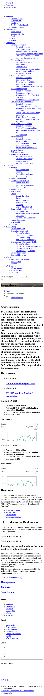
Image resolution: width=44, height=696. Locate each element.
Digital (13, 38)
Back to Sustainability (24, 233)
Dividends (20, 216)
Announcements (22, 187)
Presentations (16, 191)
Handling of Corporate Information (29, 54)
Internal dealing (17, 137)
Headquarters (8, 582)
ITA (7, 3)
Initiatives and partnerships (26, 240)
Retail (13, 36)
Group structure (17, 19)
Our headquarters (17, 27)
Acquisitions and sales (24, 174)
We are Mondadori (18, 268)
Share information (22, 200)
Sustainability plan (18, 229)
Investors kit (15, 222)
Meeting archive (22, 161)
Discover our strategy (14, 577)
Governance (10, 43)
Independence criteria (24, 84)
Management (16, 21)
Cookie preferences (13, 634)
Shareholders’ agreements (25, 218)
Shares (13, 194)
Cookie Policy (11, 631)
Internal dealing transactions (26, 148)
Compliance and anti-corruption (28, 69)
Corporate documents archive (27, 58)
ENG (11, 3)
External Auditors (17, 150)
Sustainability (11, 227)
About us (9, 16)
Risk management (18, 152)
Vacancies (14, 272)
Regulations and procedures (26, 51)
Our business (11, 29)
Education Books (17, 34)
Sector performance (23, 176)
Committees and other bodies (22, 102)
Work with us (11, 266)
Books (3, 668)
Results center (16, 189)
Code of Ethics (21, 67)
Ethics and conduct (18, 60)
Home (8, 291)
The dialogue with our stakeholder (24, 242)
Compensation (21, 135)
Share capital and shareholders (22, 209)
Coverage (19, 205)
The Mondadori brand (19, 25)
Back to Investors (22, 170)
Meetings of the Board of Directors (29, 86)
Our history (15, 23)
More (3, 675)
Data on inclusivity (23, 237)
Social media (16, 262)
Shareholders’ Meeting (19, 154)
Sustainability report (18, 253)
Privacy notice (11, 627)
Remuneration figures (19, 89)
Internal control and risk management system (25, 72)
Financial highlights (18, 178)
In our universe (16, 270)
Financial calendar (18, 220)
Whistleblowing (12, 638)
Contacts (9, 5)
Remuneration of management (27, 100)
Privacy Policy (11, 629)
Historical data (21, 202)
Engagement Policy (13, 517)
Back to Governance (24, 47)
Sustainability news (18, 255)
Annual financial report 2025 (20, 383)
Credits (8, 636)
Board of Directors (18, 75)
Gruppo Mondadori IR (24, 207)
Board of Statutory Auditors (21, 124)
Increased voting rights (24, 163)
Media (13, 40)
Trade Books (16, 32)
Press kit (14, 264)
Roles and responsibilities (25, 82)
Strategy (14, 167)
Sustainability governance (25, 251)
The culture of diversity (20, 231)
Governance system (18, 45)
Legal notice (10, 625)
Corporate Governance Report (27, 56)
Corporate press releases (20, 181)
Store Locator (11, 7)
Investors (9, 165)
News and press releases (20, 259)
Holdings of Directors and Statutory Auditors (26, 144)
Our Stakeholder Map (24, 248)
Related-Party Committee (25, 117)
